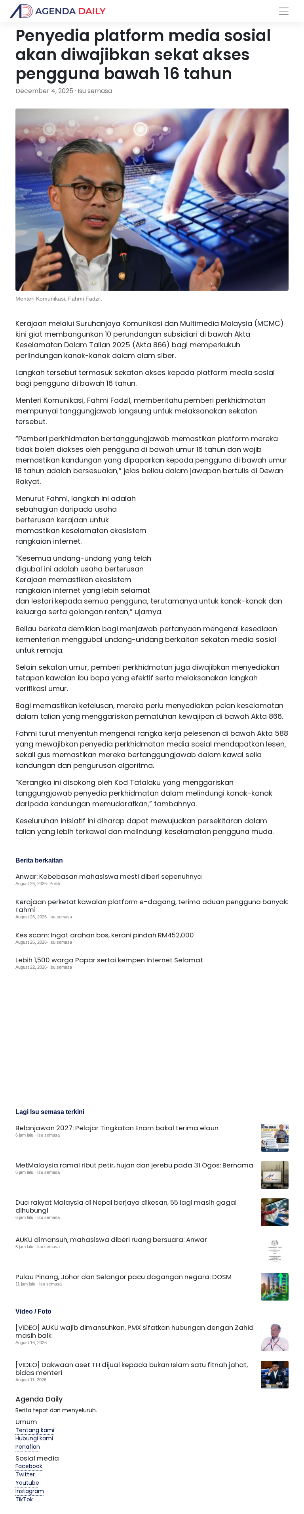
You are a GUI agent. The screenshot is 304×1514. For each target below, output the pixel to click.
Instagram (29, 1491)
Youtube (27, 1483)
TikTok (24, 1499)
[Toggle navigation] (283, 11)
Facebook (28, 1466)
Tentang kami (34, 1430)
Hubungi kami (34, 1438)
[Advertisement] (221, 542)
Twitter (25, 1474)
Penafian (27, 1447)
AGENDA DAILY (65, 11)
